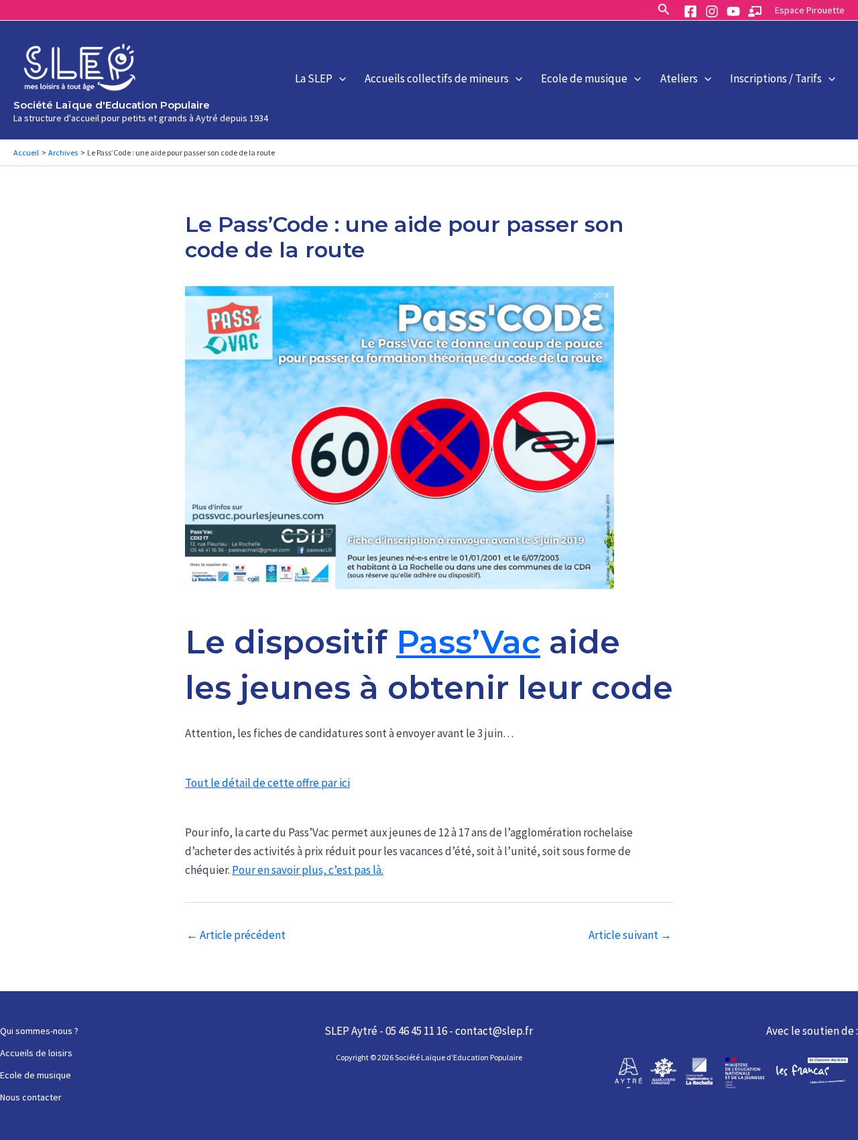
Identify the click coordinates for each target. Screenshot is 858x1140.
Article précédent (236, 935)
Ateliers (679, 78)
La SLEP (313, 78)
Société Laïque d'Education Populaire (111, 105)
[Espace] (754, 11)
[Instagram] (712, 11)
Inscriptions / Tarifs (776, 78)
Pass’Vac (468, 642)
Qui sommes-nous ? (39, 1031)
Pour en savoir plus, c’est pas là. (307, 870)
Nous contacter (31, 1097)
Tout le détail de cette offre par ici (267, 782)
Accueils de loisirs (36, 1053)
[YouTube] (733, 11)
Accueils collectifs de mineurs (437, 78)
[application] (339, 78)
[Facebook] (690, 11)
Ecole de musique (584, 78)
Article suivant (630, 935)
